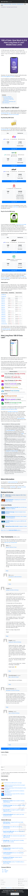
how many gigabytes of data (8, 76)
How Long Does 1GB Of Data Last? (9, 101)
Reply (7, 570)
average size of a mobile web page (12, 450)
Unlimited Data (4, 323)
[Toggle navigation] (25, 2)
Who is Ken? (21, 879)
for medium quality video (10, 430)
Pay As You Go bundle (14, 114)
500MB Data (3, 296)
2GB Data (3, 300)
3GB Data (3, 301)
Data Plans (14, 4)
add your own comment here (11, 542)
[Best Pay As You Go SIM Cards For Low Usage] (2, 782)
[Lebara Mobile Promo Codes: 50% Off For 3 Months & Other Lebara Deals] (2, 794)
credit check (15, 206)
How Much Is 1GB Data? (7, 96)
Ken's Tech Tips (6, 1)
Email (2, 769)
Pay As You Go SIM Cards (8, 99)
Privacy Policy (21, 885)
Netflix (23, 433)
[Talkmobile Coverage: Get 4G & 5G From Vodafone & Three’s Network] (2, 791)
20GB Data (3, 314)
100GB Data (3, 321)
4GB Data (3, 303)
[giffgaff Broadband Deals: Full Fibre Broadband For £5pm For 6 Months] (2, 788)
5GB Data (3, 305)
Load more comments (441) (14, 748)
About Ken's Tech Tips (23, 881)
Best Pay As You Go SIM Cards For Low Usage (13, 782)
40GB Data (3, 318)
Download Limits (20, 4)
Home (2, 4)
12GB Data (3, 312)
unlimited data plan (6, 329)
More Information (5, 102)
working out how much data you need (9, 409)
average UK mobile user (13, 411)
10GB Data (3, 310)
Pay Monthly (12, 487)
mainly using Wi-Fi (21, 418)
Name (2, 767)
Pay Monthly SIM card (5, 113)
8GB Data (3, 309)
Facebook (6, 870)
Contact (20, 883)
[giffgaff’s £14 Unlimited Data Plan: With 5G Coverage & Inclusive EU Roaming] (2, 785)
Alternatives (6, 100)
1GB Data (3, 298)
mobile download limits (13, 482)
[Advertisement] (14, 23)
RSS (5, 869)
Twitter (5, 871)
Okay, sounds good (14, 893)
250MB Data (3, 294)
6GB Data (3, 307)
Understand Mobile (7, 4)
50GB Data (3, 320)
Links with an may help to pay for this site (9, 7)
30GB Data (3, 316)
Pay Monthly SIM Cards (8, 97)
